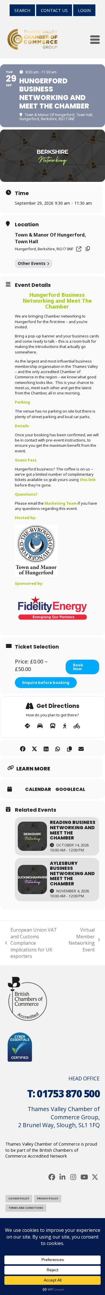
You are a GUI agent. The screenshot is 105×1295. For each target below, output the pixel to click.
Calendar (38, 789)
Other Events (32, 263)
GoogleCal (70, 789)
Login (84, 10)
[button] (95, 39)
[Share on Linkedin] (46, 748)
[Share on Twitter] (34, 748)
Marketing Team (61, 503)
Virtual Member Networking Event (82, 940)
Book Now (78, 666)
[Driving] (40, 726)
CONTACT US (54, 10)
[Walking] (64, 726)
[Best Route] (27, 726)
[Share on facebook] (23, 748)
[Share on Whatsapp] (57, 748)
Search (22, 10)
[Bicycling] (77, 726)
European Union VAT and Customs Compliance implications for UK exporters (31, 943)
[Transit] (53, 726)
